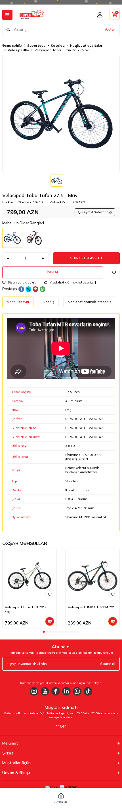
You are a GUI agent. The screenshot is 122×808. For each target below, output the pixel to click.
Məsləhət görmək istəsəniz (71, 282)
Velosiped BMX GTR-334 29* (91, 607)
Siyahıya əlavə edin (23, 282)
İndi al (53, 272)
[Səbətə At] (49, 621)
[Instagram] (34, 691)
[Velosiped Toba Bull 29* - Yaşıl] (29, 576)
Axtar (110, 29)
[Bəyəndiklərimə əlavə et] (49, 593)
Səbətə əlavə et (86, 258)
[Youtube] (45, 691)
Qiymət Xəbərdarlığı (97, 212)
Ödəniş (48, 302)
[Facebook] (55, 691)
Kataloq (58, 45)
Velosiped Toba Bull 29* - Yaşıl (26, 609)
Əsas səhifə (12, 45)
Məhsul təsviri (18, 302)
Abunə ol (107, 663)
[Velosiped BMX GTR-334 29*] (92, 576)
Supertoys (36, 45)
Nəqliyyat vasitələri (86, 45)
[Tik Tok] (88, 691)
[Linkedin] (66, 691)
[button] (44, 632)
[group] (61, 113)
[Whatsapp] (77, 691)
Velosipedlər (18, 50)
